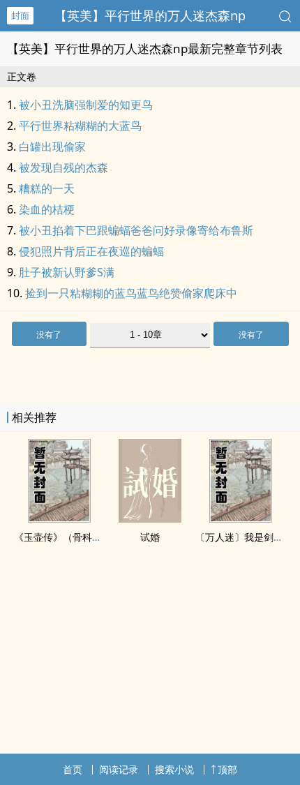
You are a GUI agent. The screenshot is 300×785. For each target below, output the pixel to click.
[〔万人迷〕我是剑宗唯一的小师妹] (240, 518)
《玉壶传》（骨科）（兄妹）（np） (93, 537)
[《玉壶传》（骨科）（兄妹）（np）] (59, 518)
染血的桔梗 (47, 209)
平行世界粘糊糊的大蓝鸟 (80, 125)
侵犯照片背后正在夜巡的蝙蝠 (91, 251)
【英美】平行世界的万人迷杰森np (150, 15)
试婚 (150, 537)
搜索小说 (174, 769)
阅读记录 (118, 769)
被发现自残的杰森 (63, 167)
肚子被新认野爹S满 (66, 272)
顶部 (227, 769)
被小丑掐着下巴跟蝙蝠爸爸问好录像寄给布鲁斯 (136, 230)
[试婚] (150, 518)
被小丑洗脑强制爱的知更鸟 (86, 104)
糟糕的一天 (47, 188)
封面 (20, 15)
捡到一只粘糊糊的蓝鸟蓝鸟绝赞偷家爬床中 (131, 293)
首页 (72, 769)
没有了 (48, 335)
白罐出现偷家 (52, 146)
